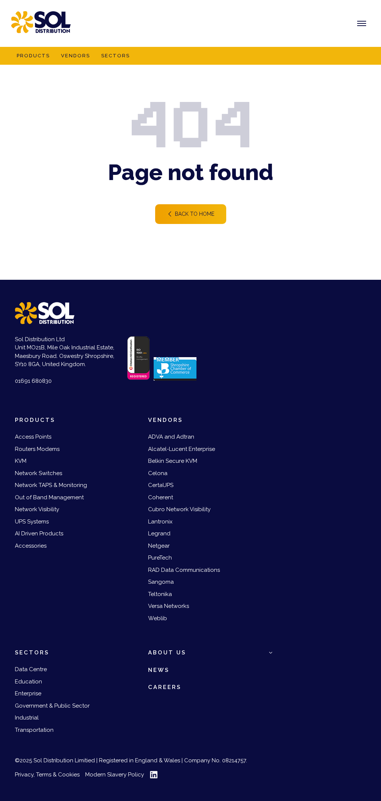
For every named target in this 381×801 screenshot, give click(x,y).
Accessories (31, 545)
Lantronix (160, 521)
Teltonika (160, 594)
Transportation (34, 730)
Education (28, 681)
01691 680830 (33, 381)
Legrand (159, 533)
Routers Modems (37, 449)
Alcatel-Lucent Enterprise (181, 449)
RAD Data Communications (184, 570)
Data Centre (31, 669)
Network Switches (38, 473)
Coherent (160, 497)
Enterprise (28, 693)
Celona (157, 473)
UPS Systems (32, 521)
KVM (20, 461)
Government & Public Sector (52, 705)
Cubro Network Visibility (179, 509)
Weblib (157, 618)
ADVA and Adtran (171, 436)
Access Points (33, 436)
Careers (164, 687)
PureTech (160, 557)
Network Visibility (37, 509)
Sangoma (161, 582)
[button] (270, 652)
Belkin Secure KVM (172, 461)
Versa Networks (168, 606)
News (158, 670)
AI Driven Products (39, 533)
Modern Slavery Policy (114, 774)
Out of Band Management (49, 497)
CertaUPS (160, 485)
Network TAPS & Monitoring (51, 485)
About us (167, 652)
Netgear (159, 545)
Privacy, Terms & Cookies (47, 774)
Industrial (27, 717)
